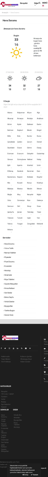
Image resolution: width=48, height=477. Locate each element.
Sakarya (40, 200)
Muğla (9, 194)
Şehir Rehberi (4, 446)
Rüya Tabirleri (9, 279)
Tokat (39, 212)
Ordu (9, 200)
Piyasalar (7, 257)
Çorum (29, 142)
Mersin (39, 189)
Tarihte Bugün (9, 310)
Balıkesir (30, 124)
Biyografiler (8, 306)
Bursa (39, 136)
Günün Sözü (8, 315)
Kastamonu (11, 177)
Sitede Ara (17, 415)
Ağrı (38, 113)
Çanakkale (11, 142)
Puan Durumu (9, 262)
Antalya (30, 118)
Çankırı (19, 142)
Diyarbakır (11, 148)
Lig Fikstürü (4, 432)
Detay (26, 475)
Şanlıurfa (10, 212)
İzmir (39, 165)
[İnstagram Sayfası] (10, 348)
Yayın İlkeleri (5, 359)
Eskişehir (30, 154)
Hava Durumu (9, 244)
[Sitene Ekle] (31, 348)
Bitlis (9, 136)
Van (38, 218)
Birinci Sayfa (8, 297)
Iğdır (8, 165)
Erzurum (20, 154)
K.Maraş (10, 171)
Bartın (39, 124)
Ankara (10, 230)
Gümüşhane (21, 159)
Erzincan (10, 154)
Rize (28, 200)
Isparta (19, 165)
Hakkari (30, 159)
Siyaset (4, 407)
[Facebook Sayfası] (2, 348)
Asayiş (3, 402)
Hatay (39, 159)
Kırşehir (39, 177)
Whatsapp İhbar (26, 359)
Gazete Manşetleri (11, 284)
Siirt (18, 206)
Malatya (10, 189)
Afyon (29, 113)
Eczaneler (8, 266)
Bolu (18, 136)
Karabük (20, 171)
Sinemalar (5, 440)
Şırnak (19, 212)
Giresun (10, 159)
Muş (18, 194)
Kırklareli (40, 224)
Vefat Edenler (9, 302)
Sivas (39, 206)
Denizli (39, 142)
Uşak (29, 218)
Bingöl (39, 130)
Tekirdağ (30, 212)
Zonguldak (31, 224)
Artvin (9, 124)
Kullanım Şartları (26, 356)
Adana (9, 113)
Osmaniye (20, 200)
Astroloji (7, 270)
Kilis (8, 183)
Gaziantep (40, 154)
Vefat (3, 399)
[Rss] (22, 348)
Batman (10, 130)
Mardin (29, 189)
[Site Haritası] (27, 348)
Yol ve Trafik (8, 248)
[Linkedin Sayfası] (18, 348)
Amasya (20, 118)
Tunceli (19, 218)
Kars (38, 171)
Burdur (29, 136)
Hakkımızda (5, 356)
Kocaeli (19, 183)
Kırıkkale (30, 177)
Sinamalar (8, 275)
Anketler (17, 418)
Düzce (19, 148)
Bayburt (20, 130)
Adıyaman (21, 113)
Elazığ (39, 148)
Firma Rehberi (9, 288)
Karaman (30, 171)
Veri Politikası (6, 362)
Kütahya (40, 183)
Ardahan (40, 118)
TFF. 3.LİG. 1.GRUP (7, 394)
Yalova (9, 224)
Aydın (19, 124)
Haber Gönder (25, 362)
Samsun (10, 206)
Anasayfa (5, 12)
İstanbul (30, 165)
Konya (29, 183)
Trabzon (10, 218)
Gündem (4, 397)
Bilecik (29, 130)
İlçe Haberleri (5, 404)
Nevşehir (24, 3)
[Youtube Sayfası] (14, 348)
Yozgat (19, 224)
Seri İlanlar (8, 293)
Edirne (29, 148)
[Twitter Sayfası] (6, 348)
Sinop (29, 206)
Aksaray (10, 118)
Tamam (35, 475)
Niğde (39, 194)
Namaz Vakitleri (10, 253)
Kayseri (19, 177)
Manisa (19, 189)
